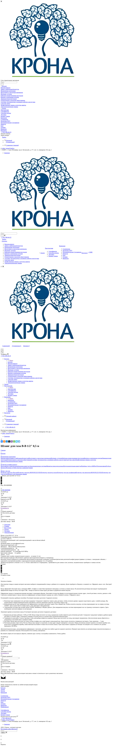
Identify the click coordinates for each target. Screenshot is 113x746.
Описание (7, 524)
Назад (11, 360)
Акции (3, 689)
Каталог (10, 362)
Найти (3, 732)
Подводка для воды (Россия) (9, 472)
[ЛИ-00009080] (5, 490)
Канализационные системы (38, 466)
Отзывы (6, 526)
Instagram (7, 153)
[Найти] (2, 84)
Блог (2, 702)
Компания (11, 400)
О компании (4, 696)
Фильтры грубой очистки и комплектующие (19, 468)
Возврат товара (5, 715)
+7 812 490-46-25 (6, 132)
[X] (9, 441)
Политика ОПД (5, 697)
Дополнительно (9, 532)
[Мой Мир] (7, 441)
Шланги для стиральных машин (17, 474)
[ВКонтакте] (2, 441)
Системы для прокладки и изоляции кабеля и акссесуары (49, 460)
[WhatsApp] (14, 441)
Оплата (6, 529)
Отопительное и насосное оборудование (19, 460)
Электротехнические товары (14, 461)
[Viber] (12, 441)
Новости (3, 700)
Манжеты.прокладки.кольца (54, 466)
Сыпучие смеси (71, 460)
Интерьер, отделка (56, 458)
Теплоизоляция (101, 466)
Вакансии (4, 705)
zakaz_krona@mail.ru (8, 148)
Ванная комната (5, 458)
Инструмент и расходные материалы (40, 458)
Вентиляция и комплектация (9, 466)
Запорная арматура (24, 466)
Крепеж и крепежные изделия (93, 458)
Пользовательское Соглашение (10, 699)
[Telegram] (19, 441)
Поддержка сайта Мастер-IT (9, 729)
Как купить (7, 527)
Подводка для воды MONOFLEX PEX (29, 472)
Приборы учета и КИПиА (89, 466)
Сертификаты (5, 710)
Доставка (7, 531)
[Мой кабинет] (1, 348)
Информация (5, 707)
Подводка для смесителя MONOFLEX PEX (89, 472)
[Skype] (17, 441)
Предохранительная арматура (72, 466)
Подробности (5, 508)
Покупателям (12, 389)
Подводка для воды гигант (49, 472)
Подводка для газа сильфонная (66, 472)
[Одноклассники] (4, 441)
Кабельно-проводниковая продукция (73, 458)
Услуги (3, 691)
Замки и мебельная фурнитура (19, 458)
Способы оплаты (6, 711)
